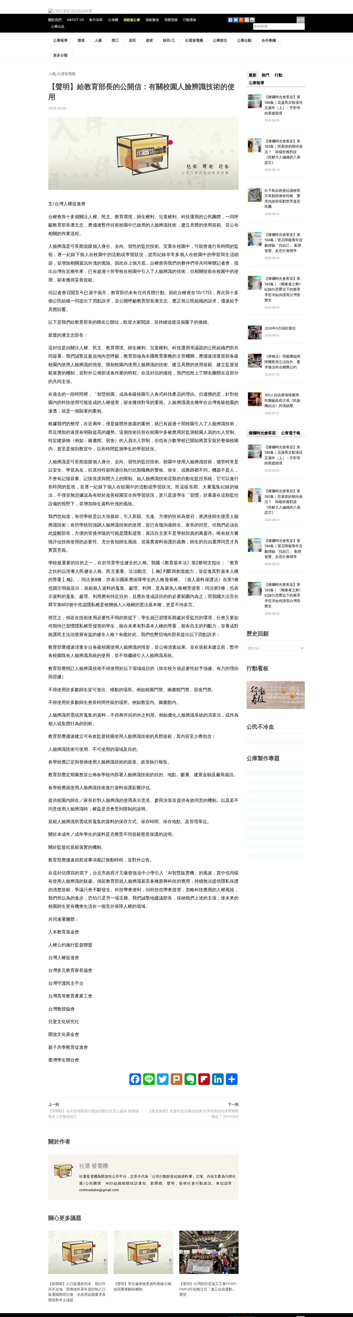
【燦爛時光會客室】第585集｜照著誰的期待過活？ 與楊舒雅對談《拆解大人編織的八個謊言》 (283, 152)
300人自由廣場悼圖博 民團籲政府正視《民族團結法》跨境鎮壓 (283, 400)
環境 (81, 40)
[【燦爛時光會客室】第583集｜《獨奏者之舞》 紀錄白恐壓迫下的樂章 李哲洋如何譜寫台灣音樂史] (255, 283)
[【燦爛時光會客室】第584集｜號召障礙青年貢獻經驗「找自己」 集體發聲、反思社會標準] (255, 238)
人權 (98, 40)
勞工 (115, 40)
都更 (149, 40)
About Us (75, 20)
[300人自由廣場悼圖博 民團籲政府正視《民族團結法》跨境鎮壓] (255, 399)
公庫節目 (220, 40)
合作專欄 (268, 40)
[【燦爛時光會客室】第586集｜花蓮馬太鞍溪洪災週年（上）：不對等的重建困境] (255, 101)
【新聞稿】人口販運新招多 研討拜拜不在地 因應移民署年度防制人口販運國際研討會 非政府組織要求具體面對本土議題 (77, 1291)
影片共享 (96, 20)
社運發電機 (194, 40)
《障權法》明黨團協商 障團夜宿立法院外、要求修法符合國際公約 (284, 361)
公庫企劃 (244, 40)
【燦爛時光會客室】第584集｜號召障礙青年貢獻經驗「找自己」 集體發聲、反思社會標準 (283, 242)
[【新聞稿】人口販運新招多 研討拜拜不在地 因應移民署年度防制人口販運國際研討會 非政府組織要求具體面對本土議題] (78, 1252)
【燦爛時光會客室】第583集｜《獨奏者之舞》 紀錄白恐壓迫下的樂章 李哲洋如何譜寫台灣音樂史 (283, 289)
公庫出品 (57, 26)
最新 (252, 75)
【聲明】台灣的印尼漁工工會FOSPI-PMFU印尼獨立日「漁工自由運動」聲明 (208, 1289)
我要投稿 (171, 20)
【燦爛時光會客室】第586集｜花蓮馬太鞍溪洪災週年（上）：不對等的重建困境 (283, 105)
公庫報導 (60, 40)
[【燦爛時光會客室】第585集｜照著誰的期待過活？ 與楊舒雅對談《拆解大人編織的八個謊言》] (255, 145)
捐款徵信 (152, 20)
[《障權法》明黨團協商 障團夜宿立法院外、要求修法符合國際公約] (255, 360)
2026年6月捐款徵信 (280, 328)
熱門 (265, 75)
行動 (278, 75)
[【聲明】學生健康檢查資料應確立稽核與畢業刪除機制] (143, 1252)
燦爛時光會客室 (262, 433)
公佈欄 (113, 20)
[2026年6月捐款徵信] (255, 332)
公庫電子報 (290, 433)
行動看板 (189, 20)
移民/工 (169, 40)
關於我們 (54, 20)
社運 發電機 (93, 1165)
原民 (132, 40)
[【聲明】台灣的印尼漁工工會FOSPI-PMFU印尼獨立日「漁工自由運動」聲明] (209, 1252)
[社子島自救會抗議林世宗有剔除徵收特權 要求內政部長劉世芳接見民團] (255, 194)
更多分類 (60, 55)
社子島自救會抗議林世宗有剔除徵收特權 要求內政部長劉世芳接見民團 (282, 198)
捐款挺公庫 (132, 20)
